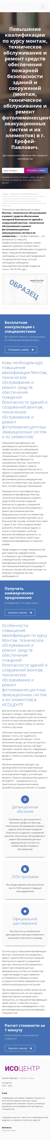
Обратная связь (9, 1130)
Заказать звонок (17, 612)
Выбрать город (27, 1078)
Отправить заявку (18, 349)
